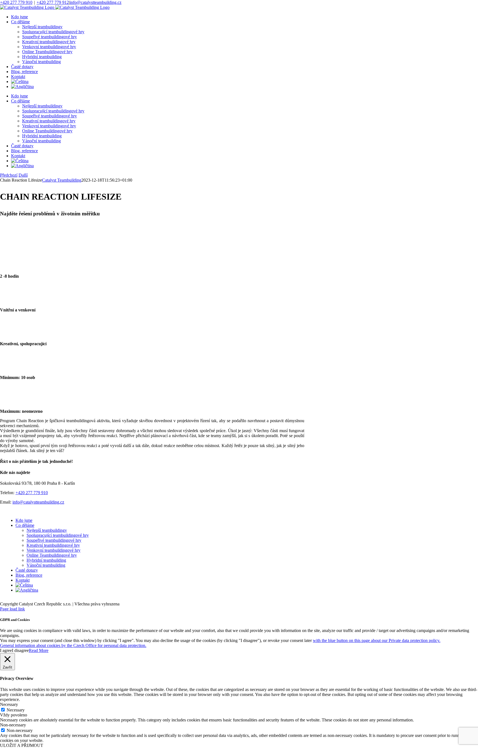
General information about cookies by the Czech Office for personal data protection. (73, 645)
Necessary (16, 710)
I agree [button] (6, 650)
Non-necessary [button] (13, 725)
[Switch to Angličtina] (22, 86)
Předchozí (8, 175)
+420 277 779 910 (16, 2)
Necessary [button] (9, 704)
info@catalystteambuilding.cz (95, 2)
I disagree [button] (20, 650)
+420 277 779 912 (53, 2)
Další (23, 175)
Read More (38, 650)
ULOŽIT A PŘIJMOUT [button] (21, 745)
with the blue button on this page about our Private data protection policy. (376, 640)
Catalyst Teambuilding (61, 180)
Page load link (12, 609)
